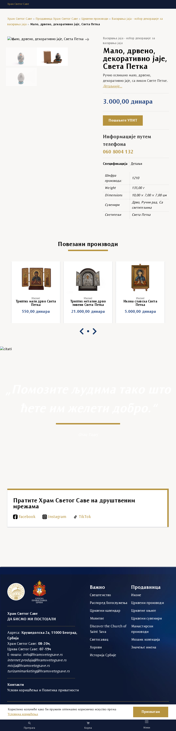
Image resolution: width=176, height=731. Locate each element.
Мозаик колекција (145, 640)
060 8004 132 (118, 152)
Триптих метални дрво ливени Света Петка (88, 303)
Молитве (97, 618)
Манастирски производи (142, 629)
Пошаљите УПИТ (122, 120)
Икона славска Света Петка (140, 303)
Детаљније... (112, 86)
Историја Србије (103, 655)
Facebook (27, 517)
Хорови (96, 647)
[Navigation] (146, 721)
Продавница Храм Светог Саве (57, 18)
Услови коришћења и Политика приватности (43, 690)
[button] (13, 39)
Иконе (35, 298)
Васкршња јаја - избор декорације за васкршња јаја (129, 41)
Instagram (57, 517)
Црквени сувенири (146, 618)
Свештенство (100, 595)
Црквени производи (94, 18)
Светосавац (99, 640)
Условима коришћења (23, 714)
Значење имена (143, 647)
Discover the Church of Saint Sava (108, 629)
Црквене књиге (143, 611)
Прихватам (150, 712)
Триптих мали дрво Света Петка (36, 303)
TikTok (85, 517)
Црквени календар (105, 611)
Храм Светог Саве (19, 18)
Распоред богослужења (108, 603)
